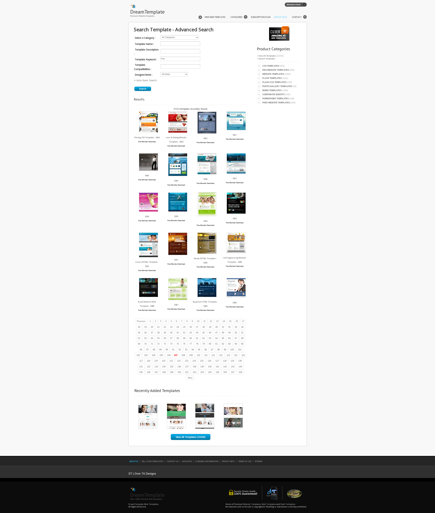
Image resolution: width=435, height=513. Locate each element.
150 (179, 372)
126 (209, 361)
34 (242, 327)
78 (197, 344)
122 (179, 361)
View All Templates (267, 56)
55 (158, 338)
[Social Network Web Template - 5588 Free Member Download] (148, 296)
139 (202, 366)
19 (145, 327)
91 (173, 349)
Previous (141, 321)
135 (171, 366)
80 (210, 344)
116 (243, 355)
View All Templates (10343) (190, 437)
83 (229, 344)
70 (145, 344)
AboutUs (133, 461)
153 (202, 372)
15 (230, 321)
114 (228, 355)
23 (171, 327)
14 (224, 321)
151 (187, 372)
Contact (297, 17)
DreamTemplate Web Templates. (143, 504)
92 (180, 349)
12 (211, 321)
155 (217, 372)
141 (217, 366)
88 (154, 349)
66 (229, 338)
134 (164, 366)
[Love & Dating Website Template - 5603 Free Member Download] (177, 131)
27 (197, 327)
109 (191, 355)
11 (204, 321)
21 (158, 327)
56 (165, 338)
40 (171, 332)
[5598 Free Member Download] (206, 173)
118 (148, 361)
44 (197, 332)
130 (240, 361)
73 (165, 344)
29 (210, 327)
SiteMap (259, 461)
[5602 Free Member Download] (206, 132)
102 (138, 355)
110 (198, 355)
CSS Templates (270, 66)
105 (161, 355)
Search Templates (266, 59)
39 (165, 332)
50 (236, 332)
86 (141, 349)
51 (242, 332)
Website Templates (273, 74)
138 (194, 366)
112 (213, 355)
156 (225, 372)
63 (210, 338)
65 (223, 338)
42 (184, 332)
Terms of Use (244, 461)
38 (158, 332)
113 (220, 355)
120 (163, 361)
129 (232, 361)
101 (239, 349)
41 (178, 332)
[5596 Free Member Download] (148, 210)
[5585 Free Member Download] (236, 297)
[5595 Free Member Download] (177, 210)
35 (139, 332)
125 (202, 361)
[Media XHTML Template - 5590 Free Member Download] (206, 252)
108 (183, 355)
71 (152, 344)
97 (212, 349)
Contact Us (172, 461)
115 (235, 355)
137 (187, 366)
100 (232, 349)
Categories (236, 17)
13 (217, 321)
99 (225, 349)
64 (216, 338)
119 (156, 361)
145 (141, 372)
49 (229, 332)
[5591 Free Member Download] (177, 254)
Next (190, 378)
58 (178, 338)
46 (210, 332)
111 (205, 355)
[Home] (200, 16)
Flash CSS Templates (274, 82)
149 (171, 372)
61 (197, 338)
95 (199, 349)
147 (156, 372)
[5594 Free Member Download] (206, 215)
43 (190, 332)
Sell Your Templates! (152, 461)
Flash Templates (272, 78)
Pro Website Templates (275, 70)
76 (184, 344)
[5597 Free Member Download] (236, 172)
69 (139, 344)
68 (242, 338)
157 (232, 372)
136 (179, 366)
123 (186, 361)
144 (240, 366)
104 (153, 355)
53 (145, 338)
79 (203, 344)
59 (184, 338)
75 (178, 344)
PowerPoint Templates (275, 98)
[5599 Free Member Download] (177, 175)
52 (139, 338)
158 (240, 372)
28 (203, 327)
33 (236, 327)
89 (160, 349)
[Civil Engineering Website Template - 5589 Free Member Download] (236, 252)
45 (203, 332)
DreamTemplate (147, 11)
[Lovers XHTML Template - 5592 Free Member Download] (148, 256)
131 (141, 366)
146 (148, 372)
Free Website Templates (276, 102)
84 (236, 344)
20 (152, 327)
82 (223, 344)
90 (167, 349)
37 (152, 332)
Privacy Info (228, 461)
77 (190, 344)
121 (171, 361)
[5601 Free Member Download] (236, 129)
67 (236, 338)
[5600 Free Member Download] (148, 169)
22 (165, 327)
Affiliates (187, 461)
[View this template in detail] (147, 428)
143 (232, 366)
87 (147, 349)
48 (223, 332)
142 (225, 366)
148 (164, 372)
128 (225, 361)
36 (145, 332)
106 (169, 355)
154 (210, 372)
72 (158, 344)
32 (229, 327)
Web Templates (269, 504)
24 (178, 327)
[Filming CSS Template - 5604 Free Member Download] (148, 131)
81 (216, 344)
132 (148, 366)
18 (139, 327)
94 (193, 349)
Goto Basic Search (146, 80)
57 (171, 338)
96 (205, 349)
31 (223, 327)
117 (141, 361)
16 (237, 321)
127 (217, 361)
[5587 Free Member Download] (177, 299)
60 (190, 338)
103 (146, 355)
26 (190, 327)
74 (171, 344)
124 (194, 361)
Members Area (293, 4)
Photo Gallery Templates (277, 86)
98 (218, 349)
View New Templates (215, 17)
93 (186, 349)
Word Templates (271, 90)
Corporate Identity (273, 94)
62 (203, 338)
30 (216, 327)
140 (210, 366)
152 (194, 372)
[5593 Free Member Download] (236, 212)
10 (198, 321)
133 (156, 366)
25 (184, 327)
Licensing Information (206, 461)
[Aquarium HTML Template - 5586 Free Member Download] (206, 296)
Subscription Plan (261, 17)
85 (242, 344)
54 (152, 338)
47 (216, 332)
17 (243, 321)
